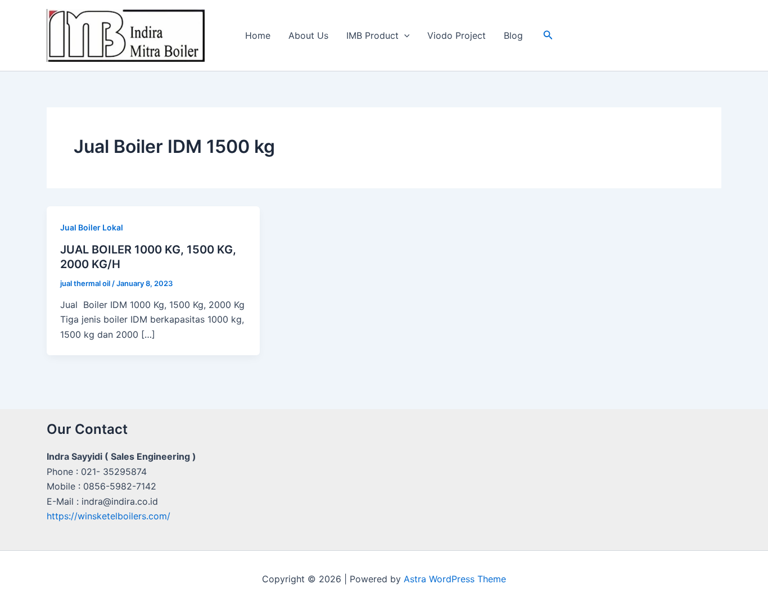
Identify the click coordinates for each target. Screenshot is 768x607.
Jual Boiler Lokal (91, 227)
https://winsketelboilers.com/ (108, 516)
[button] (404, 35)
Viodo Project (456, 35)
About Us (308, 35)
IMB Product (372, 35)
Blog (513, 35)
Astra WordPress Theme (455, 579)
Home (257, 35)
